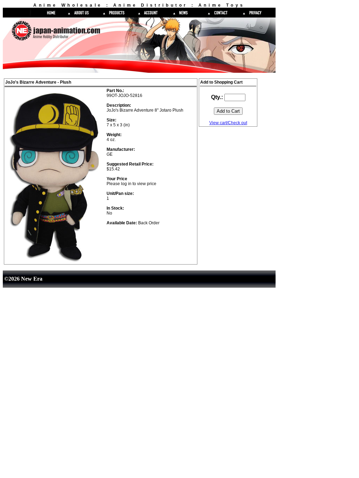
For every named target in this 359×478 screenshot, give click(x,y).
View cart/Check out (228, 122)
